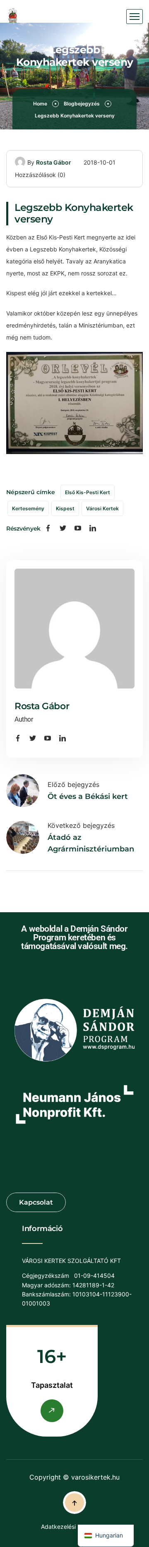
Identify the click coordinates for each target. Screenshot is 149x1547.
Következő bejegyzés (81, 825)
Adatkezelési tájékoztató (74, 1526)
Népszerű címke (30, 492)
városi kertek (102, 508)
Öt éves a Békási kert (88, 796)
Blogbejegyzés (82, 103)
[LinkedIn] (92, 528)
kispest (65, 508)
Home (40, 103)
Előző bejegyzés (73, 784)
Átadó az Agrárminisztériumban (91, 843)
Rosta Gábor (53, 162)
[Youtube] (77, 528)
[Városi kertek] (13, 16)
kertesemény (28, 508)
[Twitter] (63, 528)
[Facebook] (48, 528)
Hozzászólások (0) (40, 174)
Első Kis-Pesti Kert (87, 492)
